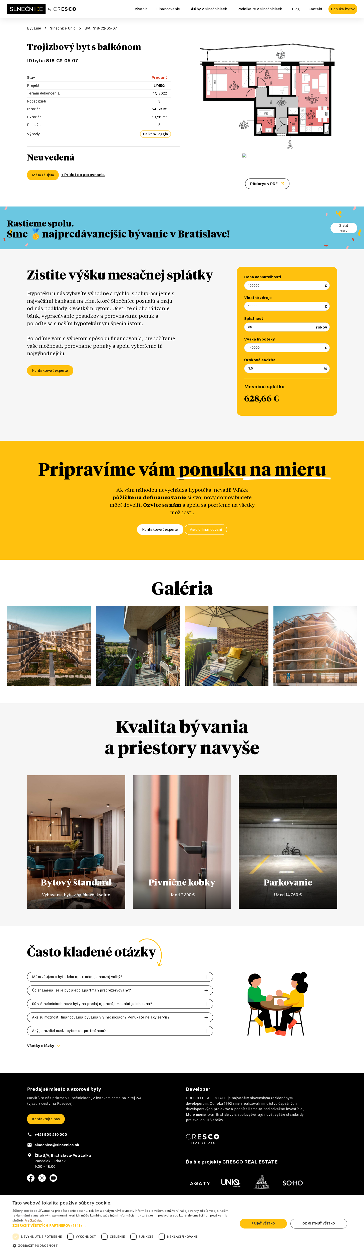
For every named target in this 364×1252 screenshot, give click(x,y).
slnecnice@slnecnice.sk (57, 1145)
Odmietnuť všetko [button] (318, 1223)
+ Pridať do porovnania (83, 175)
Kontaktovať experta (50, 370)
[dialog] (182, 1223)
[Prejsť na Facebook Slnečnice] (31, 1178)
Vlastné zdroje (258, 298)
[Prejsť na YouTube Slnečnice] (53, 1178)
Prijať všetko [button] (263, 1223)
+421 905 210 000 (51, 1134)
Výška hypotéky (259, 339)
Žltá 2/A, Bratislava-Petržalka (63, 1156)
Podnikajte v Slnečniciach (259, 9)
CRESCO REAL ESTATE (206, 1098)
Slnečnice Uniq (63, 28)
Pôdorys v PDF (264, 184)
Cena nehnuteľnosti (262, 277)
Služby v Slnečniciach (208, 9)
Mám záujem (43, 175)
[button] (122, 1225)
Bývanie (141, 9)
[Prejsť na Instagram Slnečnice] (42, 1178)
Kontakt (315, 9)
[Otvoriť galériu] (267, 96)
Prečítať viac (34, 1220)
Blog (296, 9)
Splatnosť (253, 318)
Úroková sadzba (260, 360)
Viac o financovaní (206, 530)
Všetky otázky (40, 1046)
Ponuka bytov (343, 9)
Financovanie (168, 9)
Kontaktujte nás (46, 1119)
